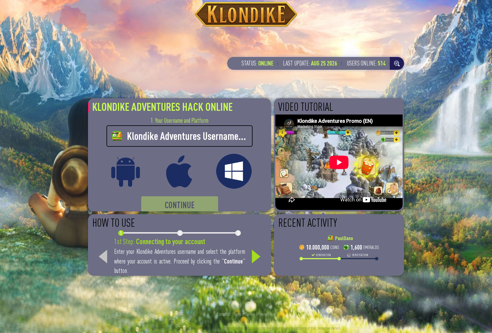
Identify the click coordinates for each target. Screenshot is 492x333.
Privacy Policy (266, 314)
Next (256, 256)
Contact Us (223, 314)
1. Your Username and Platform (179, 120)
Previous (103, 256)
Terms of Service (244, 314)
